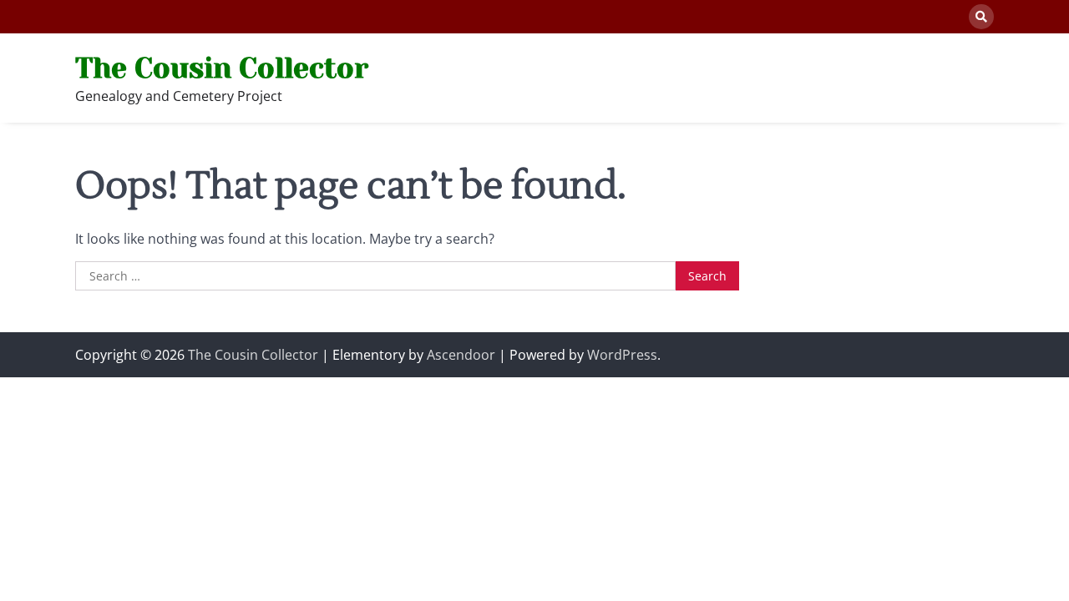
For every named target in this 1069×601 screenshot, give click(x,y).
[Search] (981, 16)
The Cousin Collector (221, 68)
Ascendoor (461, 355)
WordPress (622, 355)
